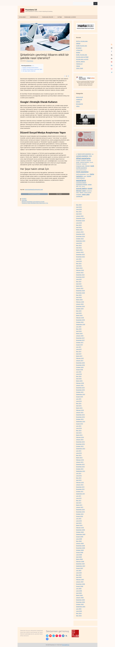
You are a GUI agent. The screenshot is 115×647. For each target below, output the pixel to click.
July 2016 (78, 372)
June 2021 (79, 279)
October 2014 (79, 419)
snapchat (83, 186)
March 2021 (79, 286)
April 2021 (78, 283)
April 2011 (78, 502)
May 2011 (78, 500)
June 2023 (79, 243)
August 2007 (79, 568)
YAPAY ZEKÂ (79, 68)
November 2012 (80, 466)
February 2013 (80, 460)
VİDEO (78, 106)
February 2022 (80, 270)
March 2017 (79, 356)
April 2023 (79, 247)
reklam (90, 184)
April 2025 (79, 214)
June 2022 (79, 261)
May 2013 (78, 455)
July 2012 (78, 473)
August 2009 (79, 536)
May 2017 (78, 351)
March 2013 (79, 457)
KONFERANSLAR (34, 17)
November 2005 (80, 602)
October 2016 (79, 367)
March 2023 (79, 250)
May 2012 (78, 478)
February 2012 (80, 482)
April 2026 (79, 207)
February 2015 (80, 410)
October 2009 (80, 532)
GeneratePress (65, 644)
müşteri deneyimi (80, 178)
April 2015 (78, 405)
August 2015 (79, 396)
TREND (78, 66)
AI (76, 154)
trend (84, 190)
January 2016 (79, 385)
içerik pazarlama (82, 172)
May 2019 (78, 311)
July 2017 (78, 347)
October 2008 (80, 550)
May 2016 (78, 376)
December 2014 (80, 414)
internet (87, 166)
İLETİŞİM (60, 17)
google (77, 162)
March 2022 (79, 268)
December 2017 (80, 338)
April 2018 (78, 331)
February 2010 (80, 527)
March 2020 (79, 299)
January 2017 (79, 360)
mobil (84, 176)
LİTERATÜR (79, 50)
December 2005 (80, 600)
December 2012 (80, 464)
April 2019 (79, 313)
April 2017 (78, 353)
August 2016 (79, 369)
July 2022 (78, 259)
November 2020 (80, 293)
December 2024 (80, 218)
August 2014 (79, 423)
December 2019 (80, 306)
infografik (91, 162)
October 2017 (79, 342)
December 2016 (80, 363)
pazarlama (81, 180)
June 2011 (79, 498)
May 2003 (79, 615)
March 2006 (79, 595)
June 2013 (79, 453)
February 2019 (80, 317)
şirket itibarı (24, 200)
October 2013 (79, 446)
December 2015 (80, 387)
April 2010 (79, 523)
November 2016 (80, 365)
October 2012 (79, 469)
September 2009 (80, 534)
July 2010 (78, 518)
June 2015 (79, 401)
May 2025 (78, 211)
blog (93, 154)
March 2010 (79, 525)
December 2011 (80, 487)
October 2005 (80, 604)
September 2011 (80, 493)
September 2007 (80, 566)
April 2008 (79, 557)
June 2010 (79, 521)
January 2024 (80, 232)
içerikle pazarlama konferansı (81, 169)
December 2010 (80, 509)
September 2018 (80, 324)
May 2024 (79, 225)
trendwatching (89, 190)
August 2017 (79, 344)
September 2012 (80, 471)
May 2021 (78, 281)
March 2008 (79, 559)
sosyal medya (81, 188)
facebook (83, 160)
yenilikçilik (79, 196)
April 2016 (79, 378)
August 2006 (79, 586)
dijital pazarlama (83, 158)
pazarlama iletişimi (81, 182)
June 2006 (79, 590)
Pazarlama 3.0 (31, 10)
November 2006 (80, 584)
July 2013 (78, 451)
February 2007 (80, 579)
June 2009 (79, 539)
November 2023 (80, 236)
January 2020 (80, 304)
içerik (92, 166)
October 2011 (79, 491)
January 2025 (79, 216)
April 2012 (78, 480)
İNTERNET (24, 198)
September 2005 (80, 606)
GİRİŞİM (78, 43)
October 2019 (79, 308)
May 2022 (78, 263)
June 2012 (79, 475)
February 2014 (80, 437)
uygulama (78, 194)
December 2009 (80, 530)
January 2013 (79, 462)
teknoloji (79, 190)
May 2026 (79, 204)
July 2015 (78, 399)
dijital (90, 156)
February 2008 (80, 561)
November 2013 (80, 444)
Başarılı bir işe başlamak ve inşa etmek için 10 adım (33, 201)
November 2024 (80, 220)
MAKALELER (79, 97)
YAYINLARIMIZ (22, 17)
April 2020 (79, 297)
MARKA (78, 52)
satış (77, 186)
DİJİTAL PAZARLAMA (82, 41)
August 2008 (79, 552)
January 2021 (79, 288)
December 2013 (80, 442)
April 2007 (79, 577)
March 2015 (79, 408)
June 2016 (79, 374)
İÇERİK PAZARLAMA (81, 45)
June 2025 (79, 209)
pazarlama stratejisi (81, 184)
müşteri (89, 176)
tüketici (81, 192)
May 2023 (79, 245)
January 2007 (80, 581)
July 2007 (78, 570)
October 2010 (79, 514)
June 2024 (79, 223)
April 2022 (79, 265)
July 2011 (78, 496)
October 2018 (79, 322)
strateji (89, 188)
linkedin (87, 174)
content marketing (82, 156)
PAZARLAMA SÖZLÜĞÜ (47, 17)
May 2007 (79, 575)
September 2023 (80, 241)
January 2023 (80, 252)
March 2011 (79, 505)
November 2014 (80, 417)
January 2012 (79, 484)
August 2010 (79, 516)
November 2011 (80, 489)
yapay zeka (85, 194)
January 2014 (79, 439)
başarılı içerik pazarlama (84, 154)
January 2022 (79, 272)
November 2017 (80, 340)
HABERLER (79, 99)
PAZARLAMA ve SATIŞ (82, 59)
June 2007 (79, 572)
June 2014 (79, 428)
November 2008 (80, 548)
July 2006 (78, 588)
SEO (80, 186)
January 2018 (79, 335)
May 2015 (78, 403)
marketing (79, 176)
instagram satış (80, 166)
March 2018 (79, 333)
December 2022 (80, 254)
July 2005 (78, 609)
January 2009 (80, 543)
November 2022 (80, 256)
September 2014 (80, 421)
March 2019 (79, 315)
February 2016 (80, 383)
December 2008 (80, 545)
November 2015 (80, 390)
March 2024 (79, 229)
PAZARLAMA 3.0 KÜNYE (70, 17)
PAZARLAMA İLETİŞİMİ (82, 57)
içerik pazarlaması (81, 174)
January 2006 (80, 597)
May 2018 (78, 329)
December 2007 (80, 563)
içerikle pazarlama (81, 168)
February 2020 (80, 302)
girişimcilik (88, 160)
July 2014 (78, 426)
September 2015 (80, 394)
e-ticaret (78, 160)
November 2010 (80, 511)
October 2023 (80, 238)
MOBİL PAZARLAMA (81, 55)
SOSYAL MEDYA (80, 61)
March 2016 (79, 381)
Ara (73, 1)
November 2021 (80, 277)
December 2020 (80, 290)
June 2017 (79, 349)
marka (92, 174)
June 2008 (79, 554)
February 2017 (80, 358)
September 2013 (80, 448)
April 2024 (79, 227)
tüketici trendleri (87, 192)
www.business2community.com (34, 189)
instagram (84, 164)
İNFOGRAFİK (79, 104)
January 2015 (79, 412)
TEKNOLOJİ (79, 64)
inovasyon (78, 164)
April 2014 (79, 432)
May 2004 (79, 613)
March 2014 (79, 435)
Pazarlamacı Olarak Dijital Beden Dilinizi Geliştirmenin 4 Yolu (35, 203)
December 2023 (80, 234)
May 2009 (79, 541)
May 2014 (78, 430)
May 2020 (79, 295)
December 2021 (80, 274)
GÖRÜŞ (78, 101)
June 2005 (79, 611)
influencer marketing (84, 162)
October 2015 (79, 392)
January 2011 (79, 507)
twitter (77, 192)
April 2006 (79, 593)
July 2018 (78, 326)
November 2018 (80, 320)
